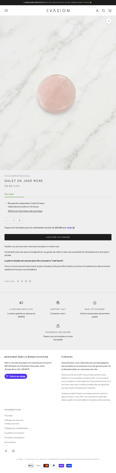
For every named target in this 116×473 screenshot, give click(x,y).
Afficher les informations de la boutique (25, 211)
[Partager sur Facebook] (18, 281)
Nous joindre (10, 442)
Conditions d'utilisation (14, 437)
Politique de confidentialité (16, 428)
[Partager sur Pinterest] (26, 281)
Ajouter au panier (58, 237)
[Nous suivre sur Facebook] (6, 451)
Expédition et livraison (14, 433)
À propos (9, 415)
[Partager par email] (30, 281)
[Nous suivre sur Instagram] (13, 451)
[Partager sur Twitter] (22, 281)
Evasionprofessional (18, 176)
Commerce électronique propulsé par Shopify (74, 459)
